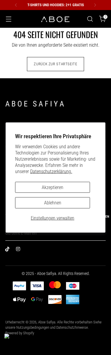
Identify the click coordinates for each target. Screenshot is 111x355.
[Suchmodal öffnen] (90, 19)
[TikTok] (8, 250)
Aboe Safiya (46, 322)
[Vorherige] (15, 5)
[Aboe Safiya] (55, 19)
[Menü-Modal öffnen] (8, 19)
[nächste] (95, 5)
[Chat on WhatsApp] (12, 341)
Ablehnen (52, 203)
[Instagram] (19, 250)
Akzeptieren (52, 187)
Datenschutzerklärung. (51, 171)
